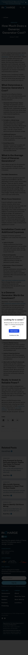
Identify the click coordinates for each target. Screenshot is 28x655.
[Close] (24, 318)
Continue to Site (14, 335)
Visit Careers (14, 331)
